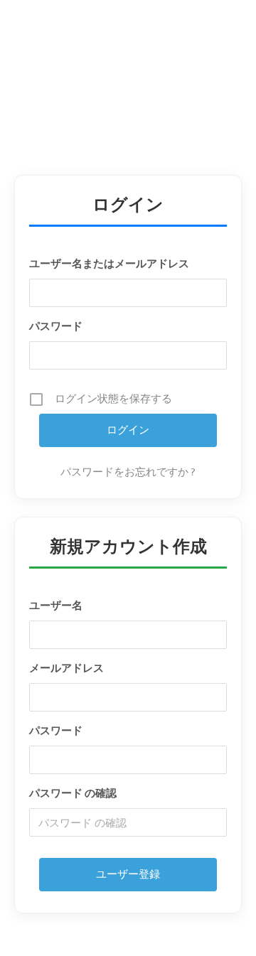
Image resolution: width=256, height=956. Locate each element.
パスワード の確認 (73, 793)
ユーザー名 (55, 606)
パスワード (55, 326)
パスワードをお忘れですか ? (128, 472)
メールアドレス (66, 668)
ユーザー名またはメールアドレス (109, 264)
